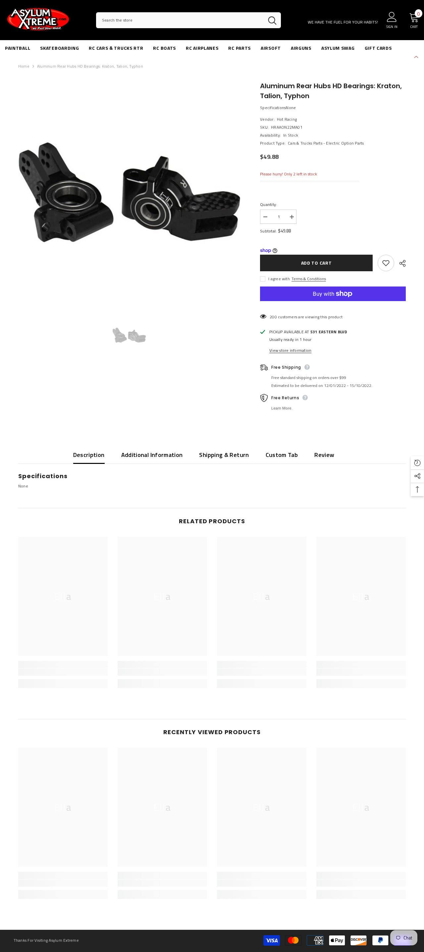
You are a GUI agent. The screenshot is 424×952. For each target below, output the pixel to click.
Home (23, 66)
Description (89, 454)
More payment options (333, 304)
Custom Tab (282, 454)
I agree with (279, 279)
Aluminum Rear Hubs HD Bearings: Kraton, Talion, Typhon (331, 90)
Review (324, 454)
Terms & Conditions (309, 279)
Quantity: (268, 204)
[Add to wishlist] (386, 263)
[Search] (188, 20)
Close (416, 56)
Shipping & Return (224, 454)
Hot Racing (287, 119)
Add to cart (316, 262)
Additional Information (152, 454)
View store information (290, 350)
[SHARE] (400, 263)
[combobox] (180, 20)
